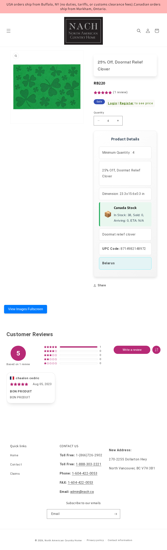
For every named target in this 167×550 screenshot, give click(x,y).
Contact (16, 464)
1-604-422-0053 (84, 473)
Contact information (120, 540)
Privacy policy (95, 540)
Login (112, 103)
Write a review (132, 350)
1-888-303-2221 (88, 464)
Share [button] (102, 285)
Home (14, 455)
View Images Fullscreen (25, 309)
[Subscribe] (115, 514)
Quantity (99, 112)
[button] (8, 30)
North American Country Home (63, 540)
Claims (15, 473)
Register (127, 103)
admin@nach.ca (82, 492)
